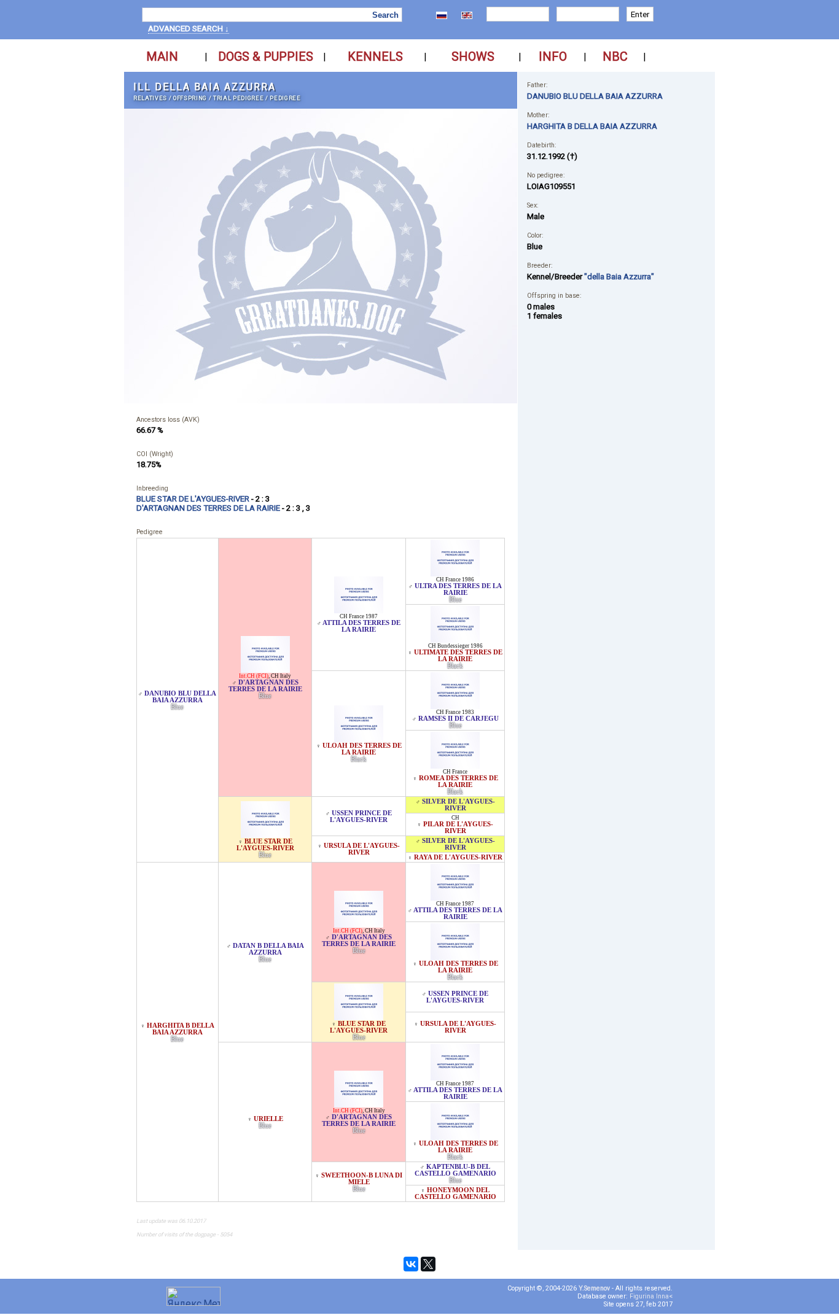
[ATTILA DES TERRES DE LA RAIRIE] (358, 610)
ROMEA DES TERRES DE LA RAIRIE (458, 781)
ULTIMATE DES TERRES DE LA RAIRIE (458, 655)
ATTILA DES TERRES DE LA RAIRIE (361, 626)
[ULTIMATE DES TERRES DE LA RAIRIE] (455, 639)
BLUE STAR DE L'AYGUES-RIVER (265, 844)
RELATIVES (150, 98)
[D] (265, 669)
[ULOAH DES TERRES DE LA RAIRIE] (358, 739)
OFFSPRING (190, 98)
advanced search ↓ (188, 28)
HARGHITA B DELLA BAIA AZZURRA (180, 1029)
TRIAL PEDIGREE (238, 98)
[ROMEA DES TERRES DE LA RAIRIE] (455, 765)
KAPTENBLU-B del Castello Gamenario (455, 1170)
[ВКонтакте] (411, 1264)
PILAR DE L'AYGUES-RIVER (458, 827)
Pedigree (285, 98)
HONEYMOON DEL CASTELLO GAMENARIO (455, 1193)
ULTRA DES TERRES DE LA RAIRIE (458, 589)
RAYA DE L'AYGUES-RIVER (458, 857)
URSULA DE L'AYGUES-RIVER (362, 849)
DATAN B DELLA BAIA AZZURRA (268, 949)
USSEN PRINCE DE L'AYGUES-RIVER (361, 816)
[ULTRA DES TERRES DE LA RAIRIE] (455, 573)
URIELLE (268, 1118)
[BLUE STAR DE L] (265, 834)
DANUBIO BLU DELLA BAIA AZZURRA (180, 697)
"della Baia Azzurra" (619, 276)
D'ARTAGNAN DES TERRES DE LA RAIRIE (265, 685)
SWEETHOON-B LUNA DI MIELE (361, 1178)
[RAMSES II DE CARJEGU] (455, 706)
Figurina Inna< (651, 1296)
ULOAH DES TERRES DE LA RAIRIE (362, 749)
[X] (428, 1264)
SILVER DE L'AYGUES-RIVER (458, 805)
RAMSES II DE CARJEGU (458, 718)
